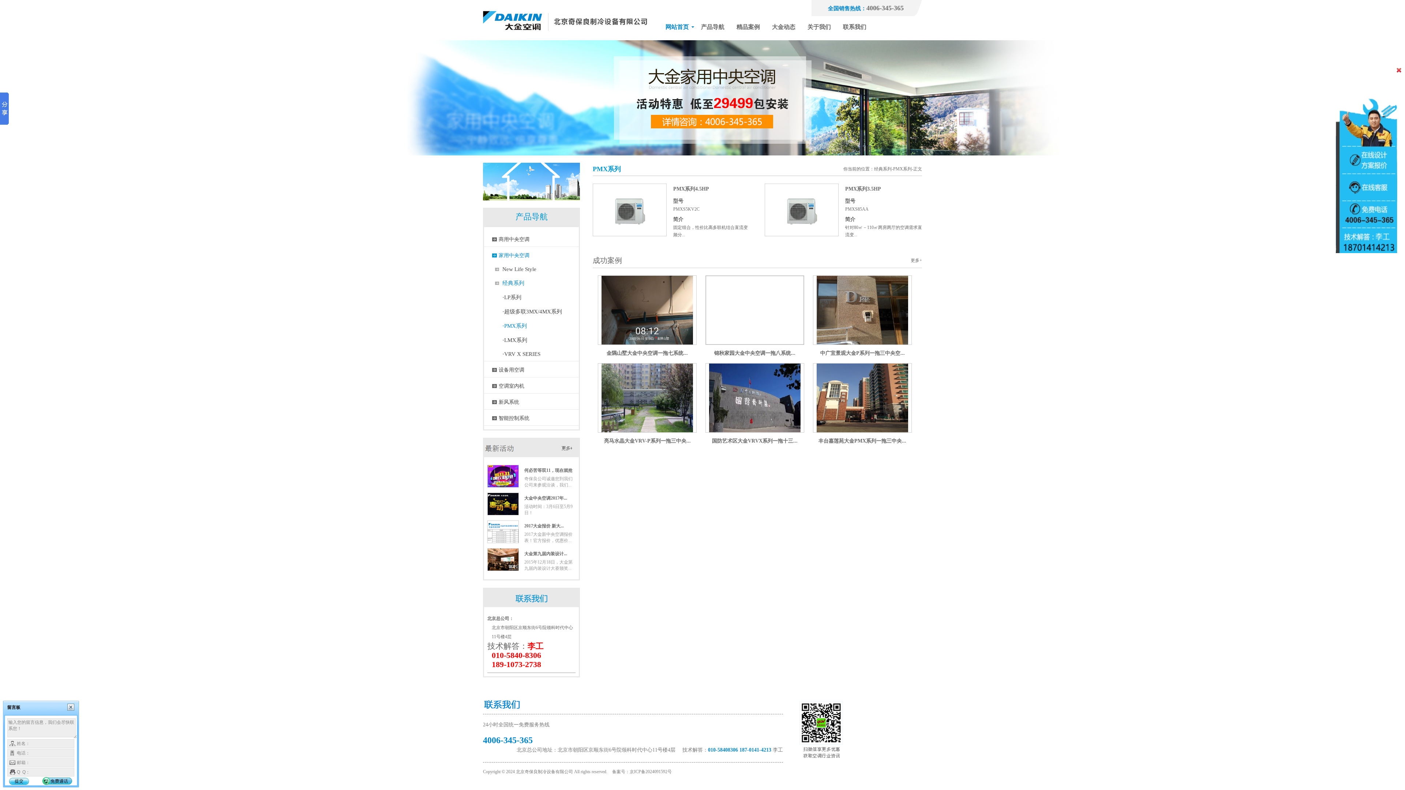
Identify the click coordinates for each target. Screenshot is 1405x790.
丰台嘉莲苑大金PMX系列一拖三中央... (862, 441)
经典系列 (513, 283)
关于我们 (819, 27)
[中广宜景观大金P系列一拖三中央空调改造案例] (862, 343)
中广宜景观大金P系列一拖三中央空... (862, 353)
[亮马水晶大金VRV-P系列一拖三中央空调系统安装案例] (647, 430)
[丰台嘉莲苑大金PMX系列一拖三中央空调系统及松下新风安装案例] (862, 430)
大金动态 (783, 27)
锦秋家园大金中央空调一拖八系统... (754, 353)
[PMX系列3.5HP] (801, 234)
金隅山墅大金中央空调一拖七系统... (647, 353)
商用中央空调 (514, 239)
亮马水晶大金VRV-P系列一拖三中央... (647, 441)
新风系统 (509, 402)
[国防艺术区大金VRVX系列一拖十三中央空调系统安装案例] (754, 430)
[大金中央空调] (565, 38)
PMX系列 (902, 169)
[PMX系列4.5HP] (629, 234)
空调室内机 (511, 386)
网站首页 (677, 27)
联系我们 (854, 27)
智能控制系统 (514, 418)
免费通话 (59, 781)
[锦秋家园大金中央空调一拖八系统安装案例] (754, 343)
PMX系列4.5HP (691, 189)
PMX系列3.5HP (863, 189)
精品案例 (748, 27)
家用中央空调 (514, 255)
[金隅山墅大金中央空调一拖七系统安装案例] (647, 343)
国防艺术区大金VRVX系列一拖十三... (755, 441)
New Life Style (519, 269)
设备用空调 (511, 370)
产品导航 (712, 27)
